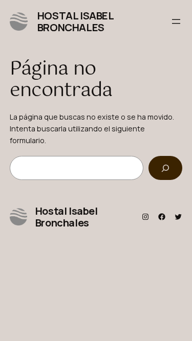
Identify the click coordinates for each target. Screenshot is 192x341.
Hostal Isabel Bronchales (75, 21)
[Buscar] (165, 168)
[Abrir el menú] (176, 21)
